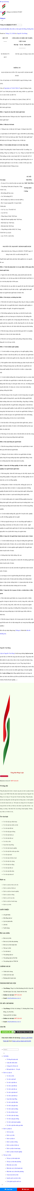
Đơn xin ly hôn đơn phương (10, 941)
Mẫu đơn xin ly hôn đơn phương (15, 1171)
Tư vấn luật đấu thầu (8, 871)
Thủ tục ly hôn (7, 948)
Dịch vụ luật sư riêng (8, 894)
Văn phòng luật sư (8, 954)
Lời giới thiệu (6, 914)
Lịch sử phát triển (7, 921)
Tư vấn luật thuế (7, 854)
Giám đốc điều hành (12, 1062)
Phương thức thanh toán (9, 978)
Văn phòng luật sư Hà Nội (10, 958)
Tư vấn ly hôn (7, 841)
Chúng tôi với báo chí (12, 1066)
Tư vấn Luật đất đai (12, 1085)
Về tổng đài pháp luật (12, 1059)
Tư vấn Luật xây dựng (12, 1115)
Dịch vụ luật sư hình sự (9, 888)
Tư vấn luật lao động (8, 864)
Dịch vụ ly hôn (7, 904)
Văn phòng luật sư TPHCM (10, 961)
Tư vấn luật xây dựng (9, 861)
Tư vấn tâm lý (7, 951)
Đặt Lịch (26, 1189)
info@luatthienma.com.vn (14, 998)
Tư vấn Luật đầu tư (12, 1082)
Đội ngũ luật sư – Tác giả (13, 1069)
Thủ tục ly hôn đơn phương (14, 1161)
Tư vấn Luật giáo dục (12, 1105)
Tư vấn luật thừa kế (8, 874)
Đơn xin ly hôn (7, 938)
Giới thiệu (5, 1056)
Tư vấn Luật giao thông (13, 1118)
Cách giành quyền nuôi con (14, 1181)
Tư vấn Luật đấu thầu (12, 1102)
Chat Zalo (9, 1189)
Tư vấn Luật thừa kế (12, 1092)
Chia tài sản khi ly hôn (12, 1174)
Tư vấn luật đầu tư (8, 868)
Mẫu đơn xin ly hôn (12, 1165)
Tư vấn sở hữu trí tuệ (12, 1112)
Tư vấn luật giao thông (9, 831)
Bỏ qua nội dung (4, 1)
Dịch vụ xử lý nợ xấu (8, 898)
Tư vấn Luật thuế (11, 1079)
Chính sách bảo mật (8, 974)
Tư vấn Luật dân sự (12, 1089)
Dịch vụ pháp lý (7, 1128)
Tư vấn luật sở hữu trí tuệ (10, 858)
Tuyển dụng (6, 928)
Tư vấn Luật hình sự (12, 1095)
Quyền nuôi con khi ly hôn (14, 1178)
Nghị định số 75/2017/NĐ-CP (12, 88)
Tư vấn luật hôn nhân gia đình (11, 851)
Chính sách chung (8, 971)
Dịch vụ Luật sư (7, 1072)
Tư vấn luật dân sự (8, 838)
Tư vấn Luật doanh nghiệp (14, 1122)
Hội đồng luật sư (7, 918)
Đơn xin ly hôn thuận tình (10, 944)
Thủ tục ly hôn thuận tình (13, 1158)
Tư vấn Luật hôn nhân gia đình (15, 1125)
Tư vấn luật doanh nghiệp (10, 848)
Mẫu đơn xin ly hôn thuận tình (14, 1168)
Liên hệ (5, 924)
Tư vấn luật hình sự (8, 835)
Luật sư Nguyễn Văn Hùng (7, 653)
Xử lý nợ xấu (10, 1132)
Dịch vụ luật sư (11, 1138)
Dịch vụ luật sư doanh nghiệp (11, 891)
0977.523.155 (14, 780)
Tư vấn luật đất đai (8, 828)
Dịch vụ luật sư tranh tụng (10, 901)
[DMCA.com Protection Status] (17, 1033)
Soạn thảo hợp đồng (8, 844)
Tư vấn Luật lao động (12, 1109)
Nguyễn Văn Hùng (22, 33)
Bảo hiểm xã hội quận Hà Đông (11, 29)
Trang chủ (2, 12)
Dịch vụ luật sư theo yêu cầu (10, 884)
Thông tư (2, 18)
